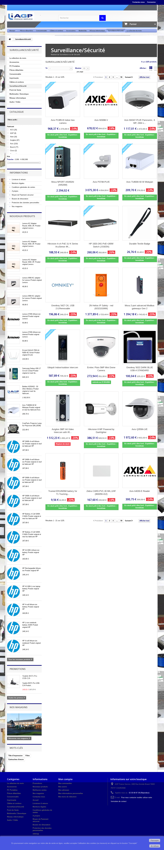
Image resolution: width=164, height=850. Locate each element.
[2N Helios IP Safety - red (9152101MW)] (101, 285)
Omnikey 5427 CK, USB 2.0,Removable (62, 307)
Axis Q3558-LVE (139, 429)
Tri (46, 68)
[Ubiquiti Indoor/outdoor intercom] (63, 347)
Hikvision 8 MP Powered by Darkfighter (101, 430)
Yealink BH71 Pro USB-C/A (29, 677)
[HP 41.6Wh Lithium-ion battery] (13, 555)
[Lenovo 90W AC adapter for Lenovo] (13, 283)
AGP (13, 133)
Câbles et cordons (56, 31)
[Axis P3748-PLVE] (101, 161)
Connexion (151, 2)
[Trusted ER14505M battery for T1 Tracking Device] (63, 471)
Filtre (27, 756)
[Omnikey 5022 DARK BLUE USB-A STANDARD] (140, 347)
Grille (150, 70)
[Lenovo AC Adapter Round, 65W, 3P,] (13, 228)
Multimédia (83, 31)
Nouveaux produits (22, 216)
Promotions (17, 668)
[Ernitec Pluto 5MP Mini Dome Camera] (101, 347)
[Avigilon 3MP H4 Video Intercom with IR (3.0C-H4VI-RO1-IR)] (63, 409)
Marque (11, 31)
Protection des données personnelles (25, 203)
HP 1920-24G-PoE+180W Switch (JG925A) (101, 245)
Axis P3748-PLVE (101, 182)
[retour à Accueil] (9, 39)
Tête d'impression (15, 756)
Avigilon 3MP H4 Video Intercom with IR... (63, 430)
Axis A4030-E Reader (139, 491)
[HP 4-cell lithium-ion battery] (13, 609)
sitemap (36, 834)
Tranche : (10, 159)
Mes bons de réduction (67, 797)
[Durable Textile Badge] (140, 223)
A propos (14, 191)
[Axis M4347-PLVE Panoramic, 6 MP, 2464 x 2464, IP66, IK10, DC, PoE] (140, 100)
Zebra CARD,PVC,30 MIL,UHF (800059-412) (101, 492)
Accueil (36, 800)
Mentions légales (17, 183)
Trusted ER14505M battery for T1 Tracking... (62, 492)
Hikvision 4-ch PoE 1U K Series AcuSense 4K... (63, 245)
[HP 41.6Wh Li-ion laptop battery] (13, 591)
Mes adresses (63, 790)
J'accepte (154, 840)
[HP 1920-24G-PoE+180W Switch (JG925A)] (101, 223)
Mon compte (65, 779)
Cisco (13, 151)
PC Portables (14, 66)
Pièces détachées (26, 31)
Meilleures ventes (40, 790)
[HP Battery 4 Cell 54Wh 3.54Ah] (13, 519)
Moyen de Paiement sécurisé (22, 195)
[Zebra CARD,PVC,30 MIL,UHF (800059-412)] (101, 471)
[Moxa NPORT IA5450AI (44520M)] (63, 161)
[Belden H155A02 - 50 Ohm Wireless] (13, 391)
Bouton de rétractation (19, 199)
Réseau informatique (97, 31)
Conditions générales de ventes (23, 187)
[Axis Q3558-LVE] (140, 409)
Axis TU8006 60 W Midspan (139, 182)
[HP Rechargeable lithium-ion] (13, 573)
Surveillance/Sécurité (116, 31)
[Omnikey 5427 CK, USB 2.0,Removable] (63, 285)
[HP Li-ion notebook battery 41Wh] (13, 627)
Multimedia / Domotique (19, 94)
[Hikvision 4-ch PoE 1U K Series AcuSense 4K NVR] (63, 223)
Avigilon (14, 140)
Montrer (78, 68)
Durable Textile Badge (139, 244)
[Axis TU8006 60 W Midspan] (13, 410)
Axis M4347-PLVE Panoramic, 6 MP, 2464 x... (139, 121)
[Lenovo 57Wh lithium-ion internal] (13, 319)
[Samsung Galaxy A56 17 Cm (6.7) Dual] (13, 373)
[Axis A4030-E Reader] (140, 471)
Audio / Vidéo (14, 102)
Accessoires (71, 31)
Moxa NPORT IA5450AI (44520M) (62, 183)
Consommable (41, 31)
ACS (13, 130)
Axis (14, 144)
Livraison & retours (18, 179)
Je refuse (155, 846)
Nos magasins (16, 206)
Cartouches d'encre (16, 759)
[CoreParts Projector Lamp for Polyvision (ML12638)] (13, 428)
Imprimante (14, 78)
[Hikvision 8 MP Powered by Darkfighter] (101, 409)
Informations (19, 172)
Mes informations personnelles (70, 793)
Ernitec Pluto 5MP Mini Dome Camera (101, 369)
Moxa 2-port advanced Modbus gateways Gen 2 (139, 307)
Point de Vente (15, 90)
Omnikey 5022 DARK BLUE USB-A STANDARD (139, 369)
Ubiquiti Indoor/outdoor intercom (62, 367)
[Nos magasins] (24, 724)
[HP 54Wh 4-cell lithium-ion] (13, 446)
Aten (13, 137)
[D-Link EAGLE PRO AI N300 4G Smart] (13, 355)
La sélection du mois (134, 31)
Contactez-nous (138, 2)
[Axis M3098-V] (101, 100)
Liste (155, 70)
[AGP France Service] (30, 16)
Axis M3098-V (101, 120)
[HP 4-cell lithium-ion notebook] (13, 646)
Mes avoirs (62, 787)
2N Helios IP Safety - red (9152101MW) (101, 307)
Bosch (14, 147)
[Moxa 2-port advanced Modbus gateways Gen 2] (140, 285)
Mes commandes (65, 783)
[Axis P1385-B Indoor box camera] (63, 100)
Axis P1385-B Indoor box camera (63, 121)
